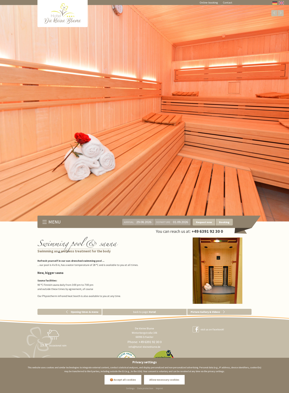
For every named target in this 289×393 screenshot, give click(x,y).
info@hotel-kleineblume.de (144, 346)
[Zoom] (218, 271)
